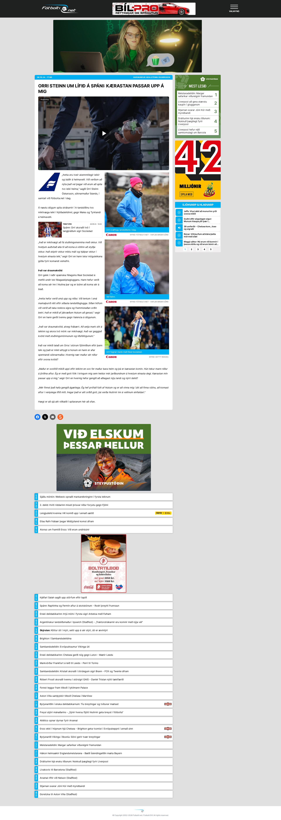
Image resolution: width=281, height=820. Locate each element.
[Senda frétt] (53, 417)
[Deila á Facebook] (37, 417)
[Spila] (103, 133)
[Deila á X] (45, 417)
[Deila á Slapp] (60, 417)
